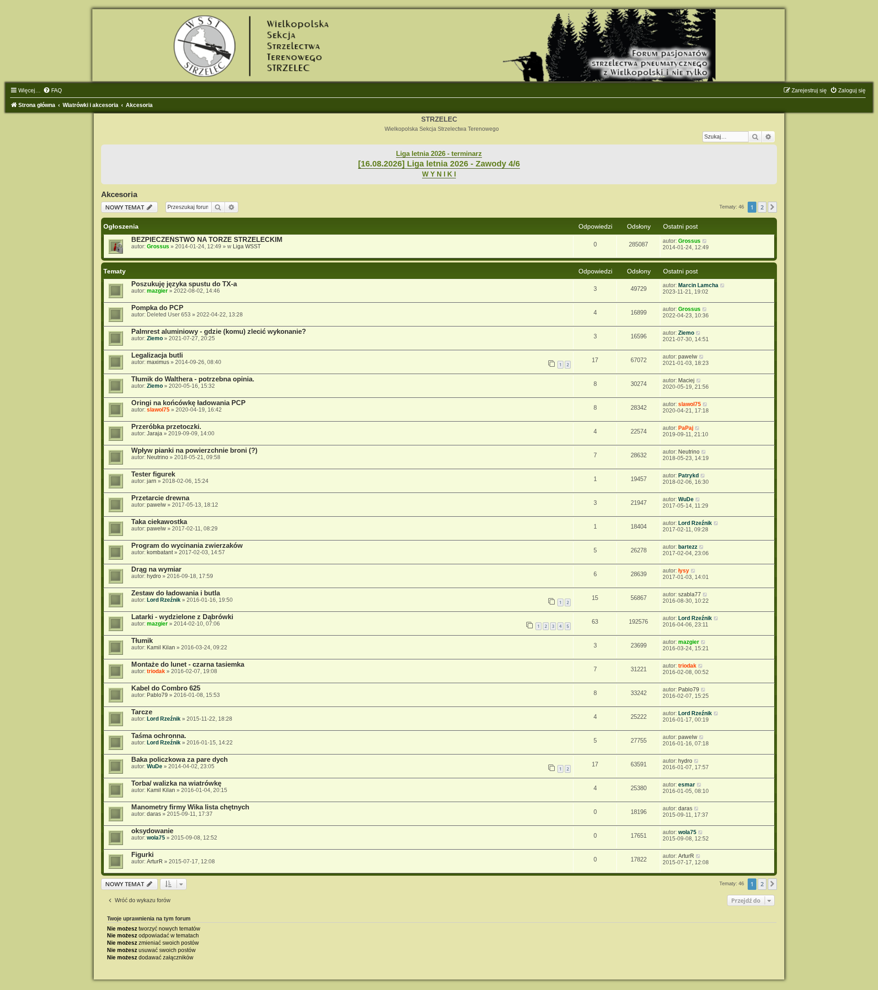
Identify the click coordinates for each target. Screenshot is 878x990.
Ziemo (155, 338)
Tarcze (141, 712)
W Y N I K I (439, 174)
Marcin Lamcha (698, 285)
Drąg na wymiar (156, 569)
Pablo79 (157, 695)
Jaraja (154, 433)
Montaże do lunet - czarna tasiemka (187, 664)
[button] (772, 207)
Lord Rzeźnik (695, 523)
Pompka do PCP (157, 307)
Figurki (142, 854)
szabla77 (689, 594)
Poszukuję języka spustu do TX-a (184, 284)
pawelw (687, 356)
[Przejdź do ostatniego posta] (705, 241)
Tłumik (142, 640)
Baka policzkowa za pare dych (179, 759)
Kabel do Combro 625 (165, 688)
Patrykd (688, 475)
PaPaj (685, 428)
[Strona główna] (439, 45)
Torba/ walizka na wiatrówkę (176, 783)
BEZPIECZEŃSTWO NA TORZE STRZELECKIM (207, 239)
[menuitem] (52, 90)
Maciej (686, 380)
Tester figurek (153, 474)
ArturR (155, 861)
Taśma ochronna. (158, 735)
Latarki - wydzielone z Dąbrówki (182, 617)
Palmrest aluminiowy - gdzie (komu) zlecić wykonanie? (218, 331)
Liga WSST (247, 246)
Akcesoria (119, 194)
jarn (151, 481)
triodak (156, 671)
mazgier (157, 291)
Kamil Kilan (161, 647)
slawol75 (158, 410)
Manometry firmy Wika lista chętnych (190, 807)
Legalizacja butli (157, 355)
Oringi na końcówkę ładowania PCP (188, 403)
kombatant (160, 552)
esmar (686, 784)
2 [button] (762, 207)
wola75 (156, 838)
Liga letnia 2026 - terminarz (439, 153)
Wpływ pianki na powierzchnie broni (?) (194, 450)
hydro (154, 576)
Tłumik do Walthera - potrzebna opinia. (192, 379)
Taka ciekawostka (159, 521)
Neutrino (157, 457)
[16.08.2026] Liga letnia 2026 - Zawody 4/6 (439, 163)
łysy (683, 570)
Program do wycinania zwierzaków (187, 545)
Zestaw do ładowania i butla (175, 593)
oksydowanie (152, 831)
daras (154, 814)
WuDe (686, 499)
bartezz (687, 547)
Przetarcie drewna (160, 498)
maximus (158, 362)
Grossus (158, 246)
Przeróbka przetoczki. (166, 426)
